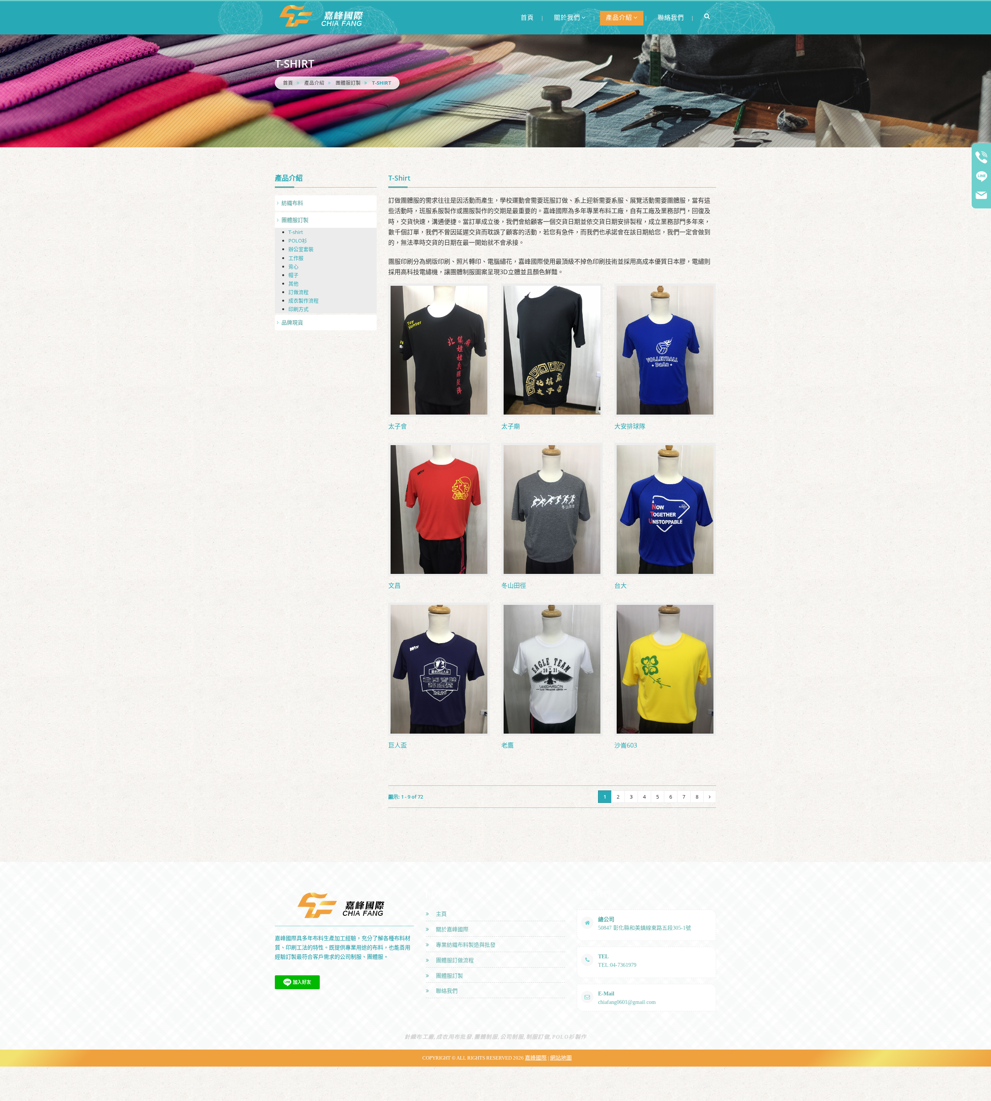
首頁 (288, 83)
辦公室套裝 (301, 249)
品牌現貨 (292, 322)
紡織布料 (292, 203)
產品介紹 (314, 83)
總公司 (606, 919)
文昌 (394, 585)
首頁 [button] (527, 17)
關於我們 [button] (567, 17)
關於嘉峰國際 (450, 929)
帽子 (293, 274)
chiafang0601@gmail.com (627, 1002)
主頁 (440, 914)
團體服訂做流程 (453, 960)
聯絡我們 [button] (671, 17)
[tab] (326, 203)
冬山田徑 (513, 585)
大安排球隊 (629, 426)
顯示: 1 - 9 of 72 (405, 796)
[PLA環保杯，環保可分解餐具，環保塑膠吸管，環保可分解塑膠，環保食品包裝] (323, 15)
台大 (620, 585)
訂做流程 (298, 291)
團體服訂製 (348, 83)
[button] (707, 16)
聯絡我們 (445, 991)
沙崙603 (625, 745)
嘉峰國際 (536, 1058)
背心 (293, 266)
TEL (603, 956)
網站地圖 (561, 1058)
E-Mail (606, 994)
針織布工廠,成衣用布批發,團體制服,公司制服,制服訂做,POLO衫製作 (496, 1037)
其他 (293, 283)
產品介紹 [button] (619, 17)
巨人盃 (397, 745)
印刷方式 (298, 309)
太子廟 (510, 426)
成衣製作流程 (303, 300)
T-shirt (295, 232)
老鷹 (507, 745)
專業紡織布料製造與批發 (464, 945)
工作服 (295, 257)
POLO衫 (297, 240)
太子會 (397, 426)
